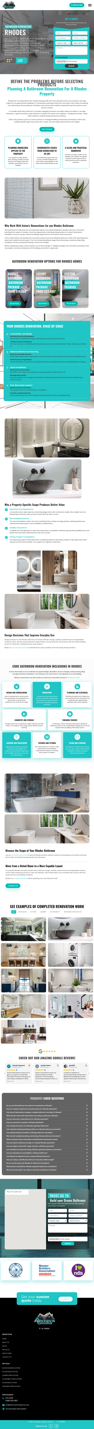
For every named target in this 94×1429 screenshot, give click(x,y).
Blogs (4, 1346)
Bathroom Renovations (11, 1368)
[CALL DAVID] (3, 1398)
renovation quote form (19, 855)
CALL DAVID (9, 1398)
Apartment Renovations (11, 1386)
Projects (5, 1350)
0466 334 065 (11, 1400)
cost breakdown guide (19, 647)
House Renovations (9, 1383)
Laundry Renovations (10, 1375)
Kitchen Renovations (10, 1372)
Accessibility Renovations (12, 1379)
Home (4, 1339)
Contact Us (6, 1357)
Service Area (7, 1353)
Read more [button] (10, 1081)
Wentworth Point (73, 678)
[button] (90, 5)
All (14, 912)
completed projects (20, 878)
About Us (5, 1342)
